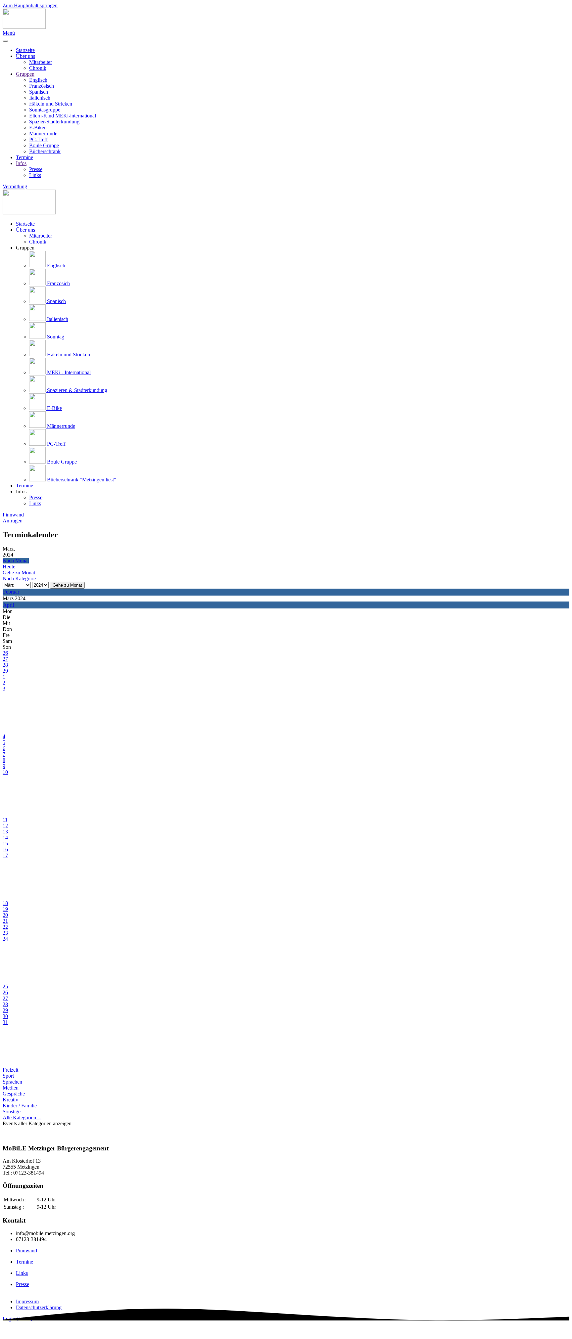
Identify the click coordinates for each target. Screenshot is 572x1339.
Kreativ (10, 1099)
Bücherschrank (45, 151)
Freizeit (10, 1070)
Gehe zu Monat (67, 585)
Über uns (25, 56)
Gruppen (25, 74)
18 (5, 903)
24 (5, 939)
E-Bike (54, 408)
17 (5, 855)
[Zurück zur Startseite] (24, 27)
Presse (35, 169)
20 (5, 915)
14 (5, 837)
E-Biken (38, 127)
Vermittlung (15, 186)
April (8, 605)
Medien (11, 1088)
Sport (8, 1076)
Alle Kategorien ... (22, 1117)
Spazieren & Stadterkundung (76, 390)
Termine (24, 157)
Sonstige (12, 1111)
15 (5, 843)
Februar (11, 592)
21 (5, 921)
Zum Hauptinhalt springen (30, 5)
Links (35, 175)
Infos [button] (21, 491)
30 (5, 1016)
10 (5, 772)
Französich (58, 283)
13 (5, 831)
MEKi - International (68, 372)
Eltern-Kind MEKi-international (62, 115)
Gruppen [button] (25, 247)
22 (5, 927)
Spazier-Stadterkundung (54, 121)
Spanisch (38, 92)
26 (5, 653)
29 (5, 671)
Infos (21, 163)
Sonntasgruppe (44, 109)
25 (5, 986)
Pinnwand (13, 514)
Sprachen (12, 1082)
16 (5, 849)
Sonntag (55, 336)
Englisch (38, 80)
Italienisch (39, 98)
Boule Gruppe (44, 145)
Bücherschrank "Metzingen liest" (81, 479)
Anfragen (13, 520)
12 (5, 825)
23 (5, 933)
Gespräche (14, 1093)
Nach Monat (16, 560)
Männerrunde (43, 133)
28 (5, 665)
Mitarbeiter (40, 62)
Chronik (37, 68)
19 (5, 909)
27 (5, 659)
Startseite (25, 50)
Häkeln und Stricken (50, 104)
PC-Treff (38, 139)
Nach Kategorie (19, 578)
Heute (9, 566)
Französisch (41, 86)
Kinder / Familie (20, 1105)
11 (5, 820)
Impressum (27, 1301)
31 (5, 1022)
